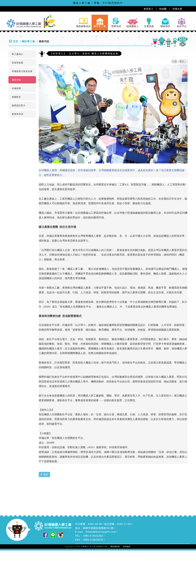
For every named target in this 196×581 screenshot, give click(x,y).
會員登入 (148, 8)
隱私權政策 (115, 546)
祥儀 (174, 61)
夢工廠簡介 (17, 54)
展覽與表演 (17, 114)
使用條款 (126, 546)
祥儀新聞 (16, 88)
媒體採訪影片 (19, 105)
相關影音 (16, 97)
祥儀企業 (177, 8)
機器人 (183, 61)
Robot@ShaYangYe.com (101, 532)
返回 (45, 474)
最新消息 (16, 80)
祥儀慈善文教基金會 (22, 71)
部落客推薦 (17, 63)
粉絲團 (163, 8)
